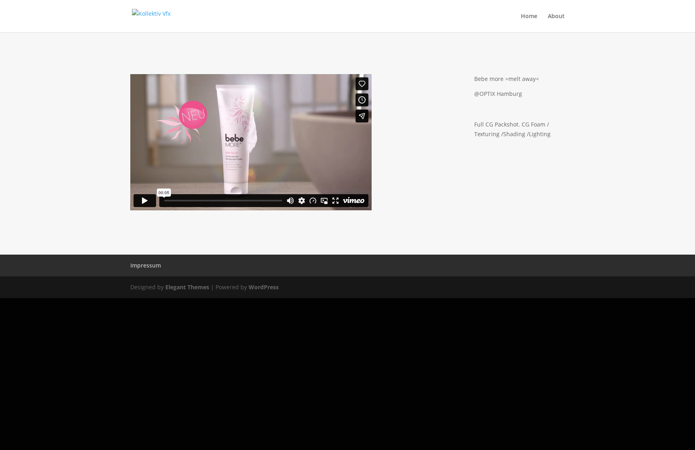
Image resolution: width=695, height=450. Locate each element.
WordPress (264, 287)
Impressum (145, 265)
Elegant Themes (187, 287)
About (556, 16)
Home (529, 16)
